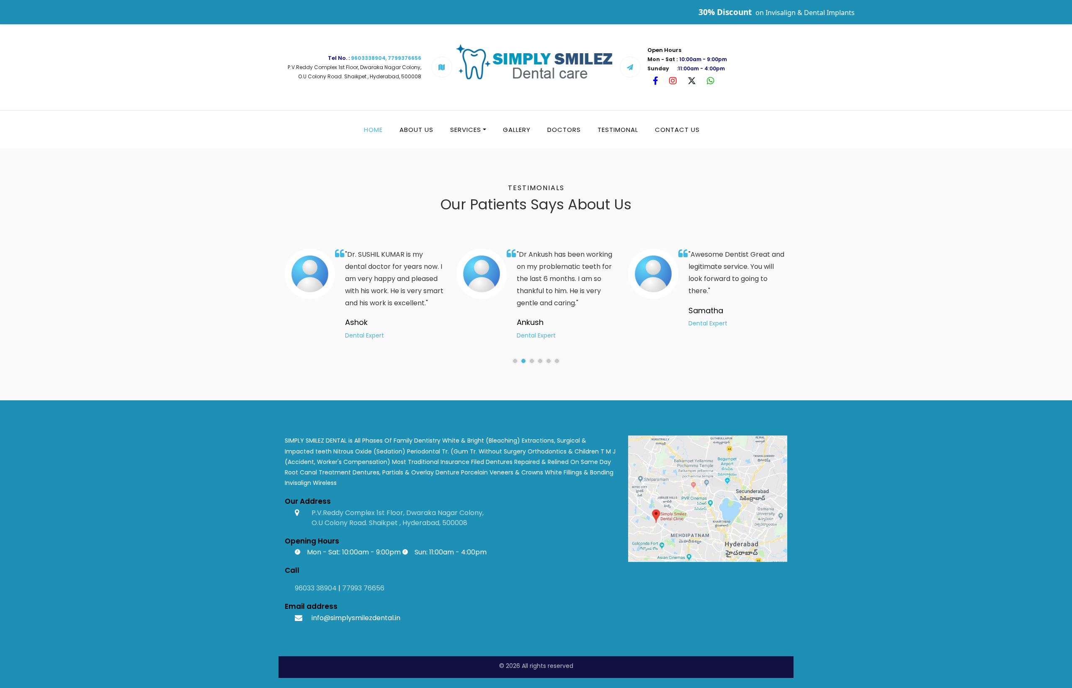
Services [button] (465, 129)
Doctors (564, 129)
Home (373, 129)
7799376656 (404, 58)
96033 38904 (316, 588)
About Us (416, 129)
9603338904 (368, 58)
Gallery (517, 129)
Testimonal (618, 129)
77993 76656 (363, 588)
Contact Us (677, 129)
